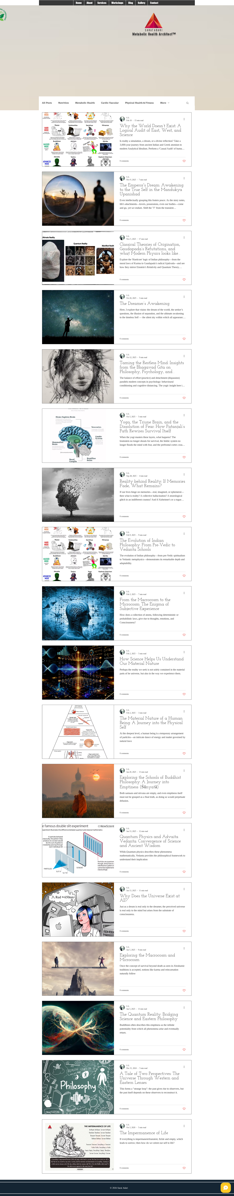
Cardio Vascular (110, 102)
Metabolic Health (85, 102)
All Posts (47, 102)
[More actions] (185, 119)
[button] (187, 103)
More (163, 102)
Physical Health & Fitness (139, 102)
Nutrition (63, 102)
